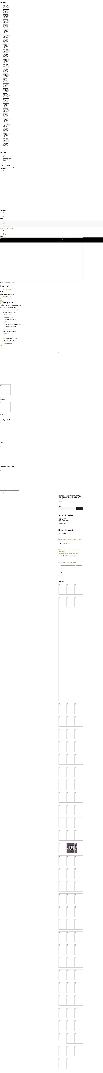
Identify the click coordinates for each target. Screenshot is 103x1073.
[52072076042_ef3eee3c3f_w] (79, 903)
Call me (2, 442)
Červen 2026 (6, 7)
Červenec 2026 (6, 6)
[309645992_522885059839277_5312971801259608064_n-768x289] (71, 726)
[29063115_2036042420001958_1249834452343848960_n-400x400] (64, 865)
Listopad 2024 (6, 30)
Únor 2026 (5, 12)
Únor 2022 (5, 71)
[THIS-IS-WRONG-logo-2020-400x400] (64, 1055)
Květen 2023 (6, 52)
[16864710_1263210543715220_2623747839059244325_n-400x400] (79, 827)
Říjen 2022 (5, 61)
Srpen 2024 (5, 34)
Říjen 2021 (5, 76)
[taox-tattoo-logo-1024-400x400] (71, 1043)
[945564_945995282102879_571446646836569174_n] (79, 802)
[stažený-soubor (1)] (79, 1030)
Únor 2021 (5, 86)
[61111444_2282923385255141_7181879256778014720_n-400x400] (71, 878)
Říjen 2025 (5, 16)
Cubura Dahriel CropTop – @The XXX (9, 490)
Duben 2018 (5, 128)
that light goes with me (64, 520)
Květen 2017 (6, 141)
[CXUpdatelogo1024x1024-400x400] (71, 606)
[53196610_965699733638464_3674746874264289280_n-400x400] (64, 878)
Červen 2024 (6, 36)
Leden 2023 (5, 58)
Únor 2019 (5, 115)
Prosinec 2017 (6, 133)
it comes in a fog (62, 523)
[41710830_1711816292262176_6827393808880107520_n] (79, 865)
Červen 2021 (6, 81)
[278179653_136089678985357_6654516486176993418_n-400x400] (64, 891)
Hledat (60, 506)
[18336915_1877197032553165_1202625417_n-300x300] (79, 840)
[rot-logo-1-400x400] (71, 967)
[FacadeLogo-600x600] (79, 954)
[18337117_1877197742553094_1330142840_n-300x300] (64, 852)
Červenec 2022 (6, 65)
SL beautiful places (7, 158)
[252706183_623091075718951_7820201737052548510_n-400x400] (71, 751)
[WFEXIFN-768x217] (79, 726)
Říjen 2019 (5, 105)
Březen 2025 (5, 25)
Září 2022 (5, 63)
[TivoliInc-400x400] (71, 1055)
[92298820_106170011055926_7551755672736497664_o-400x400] (79, 878)
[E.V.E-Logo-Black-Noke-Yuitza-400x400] (71, 941)
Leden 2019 (5, 116)
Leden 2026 (5, 14)
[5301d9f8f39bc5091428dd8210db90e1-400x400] (64, 726)
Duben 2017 (5, 143)
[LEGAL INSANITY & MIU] (71, 594)
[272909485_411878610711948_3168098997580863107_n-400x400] (79, 751)
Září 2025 (5, 17)
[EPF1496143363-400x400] (79, 941)
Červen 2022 (6, 66)
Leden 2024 (5, 42)
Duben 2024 (5, 39)
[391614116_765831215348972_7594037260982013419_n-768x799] (79, 594)
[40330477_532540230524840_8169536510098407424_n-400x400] (64, 751)
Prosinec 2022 (6, 59)
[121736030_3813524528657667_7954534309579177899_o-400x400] (64, 594)
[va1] (64, 1068)
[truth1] (79, 1055)
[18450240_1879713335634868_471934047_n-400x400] (71, 853)
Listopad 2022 (6, 60)
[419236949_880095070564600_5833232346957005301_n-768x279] (79, 713)
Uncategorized (6, 159)
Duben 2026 (5, 10)
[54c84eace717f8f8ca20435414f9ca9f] (64, 789)
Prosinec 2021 (6, 74)
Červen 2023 (6, 51)
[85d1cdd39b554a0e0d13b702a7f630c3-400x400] (79, 789)
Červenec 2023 (6, 50)
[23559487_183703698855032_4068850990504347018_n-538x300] (79, 852)
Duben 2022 (5, 69)
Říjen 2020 (5, 91)
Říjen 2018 (5, 120)
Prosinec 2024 (6, 29)
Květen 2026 (6, 9)
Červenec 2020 (6, 95)
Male (4, 155)
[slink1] (71, 1030)
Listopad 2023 (6, 45)
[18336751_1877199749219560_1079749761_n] (71, 840)
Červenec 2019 (6, 109)
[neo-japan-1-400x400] (64, 1017)
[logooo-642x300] (64, 992)
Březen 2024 (5, 40)
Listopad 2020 (6, 90)
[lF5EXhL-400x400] (71, 738)
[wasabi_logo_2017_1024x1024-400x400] (64, 967)
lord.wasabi (8, 289)
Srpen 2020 (5, 94)
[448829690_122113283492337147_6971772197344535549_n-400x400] (79, 891)
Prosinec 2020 (6, 89)
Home (4, 170)
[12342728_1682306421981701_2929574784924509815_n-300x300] (71, 814)
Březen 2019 (5, 114)
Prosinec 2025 (6, 15)
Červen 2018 (6, 125)
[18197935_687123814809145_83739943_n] (64, 840)
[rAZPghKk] (64, 1030)
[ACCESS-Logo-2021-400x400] (64, 776)
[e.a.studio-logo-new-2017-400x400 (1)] (64, 941)
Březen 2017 (5, 144)
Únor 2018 (5, 130)
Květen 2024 (6, 37)
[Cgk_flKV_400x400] (79, 929)
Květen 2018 (6, 126)
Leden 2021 (5, 88)
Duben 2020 (5, 99)
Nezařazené (5, 156)
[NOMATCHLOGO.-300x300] (79, 1017)
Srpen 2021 (5, 79)
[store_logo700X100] (64, 1039)
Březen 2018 (5, 129)
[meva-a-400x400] (71, 1005)
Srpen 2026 (5, 5)
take (59, 521)
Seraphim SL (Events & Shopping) (69, 553)
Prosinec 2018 (6, 118)
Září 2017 (5, 136)
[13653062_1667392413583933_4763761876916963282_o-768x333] (79, 814)
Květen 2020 (6, 98)
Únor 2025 (5, 26)
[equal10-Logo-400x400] (71, 776)
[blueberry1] (64, 929)
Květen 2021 (6, 83)
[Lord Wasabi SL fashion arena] (7, 228)
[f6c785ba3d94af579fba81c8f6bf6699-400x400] (71, 954)
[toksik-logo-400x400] (71, 979)
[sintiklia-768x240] (79, 967)
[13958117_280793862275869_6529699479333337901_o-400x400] (64, 827)
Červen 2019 (6, 110)
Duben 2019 (5, 113)
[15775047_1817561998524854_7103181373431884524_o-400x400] (71, 764)
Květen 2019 (6, 111)
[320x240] (79, 606)
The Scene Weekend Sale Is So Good (69, 555)
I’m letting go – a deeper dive (7, 466)
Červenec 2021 (6, 80)
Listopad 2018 (6, 119)
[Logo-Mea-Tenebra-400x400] (79, 979)
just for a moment (62, 518)
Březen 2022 (5, 70)
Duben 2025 (5, 24)
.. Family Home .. (65, 543)
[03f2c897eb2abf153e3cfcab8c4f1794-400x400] (79, 776)
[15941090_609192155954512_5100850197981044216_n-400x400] (71, 827)
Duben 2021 (5, 84)
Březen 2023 (5, 55)
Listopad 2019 (6, 104)
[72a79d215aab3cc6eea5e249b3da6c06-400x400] (71, 789)
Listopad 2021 (6, 75)
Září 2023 (5, 47)
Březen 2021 (5, 85)
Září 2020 (5, 93)
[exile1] (64, 954)
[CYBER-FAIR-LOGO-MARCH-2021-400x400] (64, 738)
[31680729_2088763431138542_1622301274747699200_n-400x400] (71, 865)
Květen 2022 (6, 68)
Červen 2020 (6, 96)
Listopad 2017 (6, 134)
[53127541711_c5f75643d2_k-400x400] (64, 916)
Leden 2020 (5, 101)
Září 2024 (5, 32)
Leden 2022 (5, 73)
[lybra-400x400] (71, 992)
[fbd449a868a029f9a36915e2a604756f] (64, 979)
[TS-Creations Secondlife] (71, 1068)
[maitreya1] (79, 992)
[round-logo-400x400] (79, 738)
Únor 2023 (5, 56)
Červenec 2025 (6, 20)
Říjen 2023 (5, 46)
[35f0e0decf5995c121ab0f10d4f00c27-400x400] (71, 713)
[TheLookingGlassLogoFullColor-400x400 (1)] (79, 1043)
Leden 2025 (5, 27)
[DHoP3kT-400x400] (64, 713)
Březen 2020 (5, 100)
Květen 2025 (6, 22)
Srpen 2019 (5, 108)
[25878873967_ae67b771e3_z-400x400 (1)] (64, 903)
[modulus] (79, 1005)
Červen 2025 (6, 21)
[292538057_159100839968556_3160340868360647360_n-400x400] (71, 891)
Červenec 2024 (6, 35)
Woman (4, 160)
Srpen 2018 (5, 123)
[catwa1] (71, 929)
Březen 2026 (5, 11)
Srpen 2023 (5, 49)
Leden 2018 (5, 131)
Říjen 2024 (5, 31)
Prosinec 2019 (6, 103)
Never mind (61, 519)
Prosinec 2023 (6, 44)
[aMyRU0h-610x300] (71, 916)
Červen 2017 (6, 140)
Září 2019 (5, 106)
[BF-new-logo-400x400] (79, 916)
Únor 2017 (5, 145)
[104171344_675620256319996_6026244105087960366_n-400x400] (64, 764)
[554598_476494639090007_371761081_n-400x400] (71, 802)
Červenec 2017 (6, 139)
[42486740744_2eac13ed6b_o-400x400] (71, 903)
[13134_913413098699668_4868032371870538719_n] (64, 802)
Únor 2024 (5, 41)
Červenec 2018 (6, 124)
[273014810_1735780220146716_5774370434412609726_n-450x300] (79, 764)
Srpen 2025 (5, 19)
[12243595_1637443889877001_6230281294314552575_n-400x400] (64, 814)
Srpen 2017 (5, 138)
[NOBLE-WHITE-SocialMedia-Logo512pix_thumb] (71, 1017)
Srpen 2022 (5, 64)
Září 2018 (5, 121)
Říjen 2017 (5, 135)
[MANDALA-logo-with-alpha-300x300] (64, 1005)
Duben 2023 (5, 54)
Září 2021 (5, 78)
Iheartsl (73, 562)
